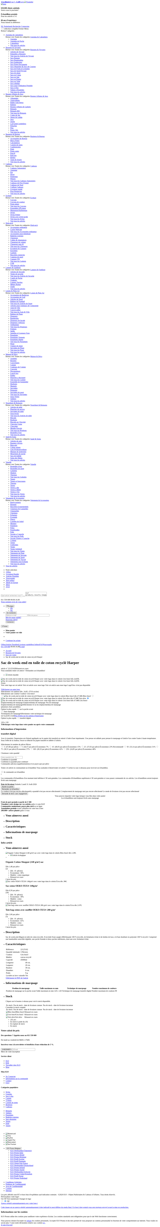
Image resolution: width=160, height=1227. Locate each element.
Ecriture (8, 196)
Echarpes (13, 515)
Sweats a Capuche (17, 534)
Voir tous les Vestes (17, 551)
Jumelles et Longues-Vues (20, 333)
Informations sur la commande (17, 1079)
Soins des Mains (16, 458)
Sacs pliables (15, 84)
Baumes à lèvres (16, 443)
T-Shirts (13, 541)
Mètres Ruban (15, 285)
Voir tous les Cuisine (18, 380)
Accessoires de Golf (17, 297)
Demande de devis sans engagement (14, 794)
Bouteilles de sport (17, 469)
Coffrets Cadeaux (16, 187)
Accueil (8, 651)
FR (11, 608)
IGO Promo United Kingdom (21, 1174)
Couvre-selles (15, 310)
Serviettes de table (17, 411)
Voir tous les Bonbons (18, 430)
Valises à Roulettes (17, 90)
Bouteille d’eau (16, 433)
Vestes (12, 547)
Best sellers (10, 580)
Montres (13, 524)
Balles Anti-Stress (16, 103)
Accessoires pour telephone (20, 234)
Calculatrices (15, 143)
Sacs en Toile (15, 81)
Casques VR (15, 259)
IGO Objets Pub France (19, 1163)
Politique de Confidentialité (16, 1184)
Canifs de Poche (16, 278)
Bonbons (13, 420)
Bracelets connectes (17, 255)
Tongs (12, 543)
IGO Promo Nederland (18, 1178)
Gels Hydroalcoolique (18, 450)
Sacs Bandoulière (16, 60)
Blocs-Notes (14, 141)
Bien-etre (13, 445)
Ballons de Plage (16, 314)
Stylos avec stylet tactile (19, 217)
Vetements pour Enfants (19, 562)
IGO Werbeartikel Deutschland (21, 1165)
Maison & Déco (11, 354)
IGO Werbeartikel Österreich (21, 1151)
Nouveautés (10, 578)
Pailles (12, 375)
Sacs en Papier (15, 79)
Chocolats (14, 426)
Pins (11, 128)
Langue (10, 606)
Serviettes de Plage (17, 348)
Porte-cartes (14, 151)
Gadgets (13, 253)
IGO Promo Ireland (17, 1168)
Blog (8, 585)
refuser (29, 1221)
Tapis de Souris (16, 160)
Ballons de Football (17, 301)
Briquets (13, 109)
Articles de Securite (17, 272)
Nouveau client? (12, 620)
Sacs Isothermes (16, 62)
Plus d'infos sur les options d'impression (29, 716)
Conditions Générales (14, 1182)
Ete (11, 172)
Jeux (12, 119)
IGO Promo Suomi (17, 1170)
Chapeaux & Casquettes (19, 509)
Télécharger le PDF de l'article (17, 978)
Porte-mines (14, 204)
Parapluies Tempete (17, 337)
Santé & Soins (11, 437)
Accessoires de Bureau (18, 139)
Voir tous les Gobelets (18, 477)
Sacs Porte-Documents (18, 64)
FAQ (8, 587)
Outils (12, 287)
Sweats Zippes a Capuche (19, 538)
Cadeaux (9, 164)
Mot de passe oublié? (13, 617)
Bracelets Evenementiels (19, 507)
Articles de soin (16, 441)
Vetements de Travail (18, 560)
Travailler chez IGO (13, 1065)
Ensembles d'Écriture (18, 208)
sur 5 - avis (12, 2)
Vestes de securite (16, 274)
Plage (12, 344)
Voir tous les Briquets (18, 113)
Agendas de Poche (17, 41)
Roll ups (13, 155)
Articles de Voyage (17, 52)
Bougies (13, 361)
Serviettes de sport (17, 392)
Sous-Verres (14, 397)
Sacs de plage (15, 73)
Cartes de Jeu (15, 115)
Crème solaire (15, 447)
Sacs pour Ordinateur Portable (21, 86)
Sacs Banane (15, 58)
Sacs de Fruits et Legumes (20, 69)
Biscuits (13, 418)
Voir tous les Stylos (17, 219)
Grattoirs (13, 280)
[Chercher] (24, 596)
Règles (12, 158)
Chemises (13, 513)
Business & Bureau (13, 134)
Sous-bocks (14, 414)
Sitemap (9, 1191)
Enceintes (13, 251)
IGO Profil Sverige (17, 1159)
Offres (8, 572)
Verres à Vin (14, 492)
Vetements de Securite (18, 555)
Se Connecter (11, 613)
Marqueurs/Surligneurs (18, 210)
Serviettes (13, 388)
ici (44, 1223)
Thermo (13, 483)
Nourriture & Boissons (14, 403)
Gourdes (9, 1094)
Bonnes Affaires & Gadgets (20, 107)
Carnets (8, 1098)
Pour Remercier (16, 191)
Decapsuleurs (15, 371)
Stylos (12, 213)
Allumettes (14, 98)
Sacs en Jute (14, 77)
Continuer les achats (13, 641)
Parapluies (14, 335)
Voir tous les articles (17, 45)
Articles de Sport (16, 299)
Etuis (12, 149)
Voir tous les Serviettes (18, 395)
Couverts (13, 369)
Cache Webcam (16, 229)
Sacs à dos (9, 1096)
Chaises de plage (16, 346)
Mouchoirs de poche (17, 454)
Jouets (12, 122)
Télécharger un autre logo (10, 689)
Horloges (13, 384)
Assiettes (13, 359)
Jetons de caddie (16, 117)
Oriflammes (14, 325)
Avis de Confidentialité (14, 1186)
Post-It (12, 153)
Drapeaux (14, 316)
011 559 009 (5, 647)
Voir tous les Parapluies (19, 342)
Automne (13, 170)
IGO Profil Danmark (18, 1161)
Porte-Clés (14, 130)
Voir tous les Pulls (17, 536)
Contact (8, 1081)
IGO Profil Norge (16, 1176)
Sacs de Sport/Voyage (18, 71)
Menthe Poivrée (16, 428)
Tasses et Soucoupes (17, 481)
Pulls (12, 532)
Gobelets (13, 471)
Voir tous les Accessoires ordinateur (23, 232)
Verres (12, 485)
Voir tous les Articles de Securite (22, 276)
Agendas (13, 39)
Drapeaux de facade (17, 320)
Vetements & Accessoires (15, 498)
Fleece (12, 519)
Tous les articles (11, 566)
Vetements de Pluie (17, 553)
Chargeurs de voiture (18, 242)
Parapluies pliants (16, 340)
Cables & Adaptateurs (18, 240)
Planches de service (17, 409)
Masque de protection (18, 452)
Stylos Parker (15, 215)
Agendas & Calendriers (14, 35)
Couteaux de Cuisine (18, 367)
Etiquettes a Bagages (18, 54)
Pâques (13, 179)
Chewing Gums (16, 424)
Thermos (13, 475)
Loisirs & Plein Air (13, 291)
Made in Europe (12, 583)
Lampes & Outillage (13, 268)
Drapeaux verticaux (17, 323)
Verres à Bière (15, 490)
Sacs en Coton (15, 75)
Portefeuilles (14, 530)
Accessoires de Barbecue (19, 295)
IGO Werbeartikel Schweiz (20, 1172)
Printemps (14, 177)
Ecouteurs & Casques (18, 249)
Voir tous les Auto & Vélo (20, 312)
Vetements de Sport (17, 557)
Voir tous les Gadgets (18, 261)
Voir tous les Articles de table (21, 416)
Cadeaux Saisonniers (18, 168)
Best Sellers (35, 645)
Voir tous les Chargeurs (19, 246)
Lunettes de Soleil (17, 521)
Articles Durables (12, 576)
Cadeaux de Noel (16, 185)
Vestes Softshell (16, 549)
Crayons (13, 200)
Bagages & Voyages (13, 48)
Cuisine (13, 365)
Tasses (12, 479)
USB (12, 263)
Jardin (12, 331)
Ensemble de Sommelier (19, 382)
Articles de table (16, 407)
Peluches (13, 126)
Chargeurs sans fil (17, 244)
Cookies (9, 1189)
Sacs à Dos (14, 88)
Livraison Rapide (12, 574)
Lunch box (14, 373)
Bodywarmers (15, 502)
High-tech (9, 223)
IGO (7, 1061)
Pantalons (13, 526)
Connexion (10, 622)
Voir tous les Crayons (18, 206)
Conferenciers (15, 147)
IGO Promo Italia (16, 1153)
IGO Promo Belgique (14, 1148)
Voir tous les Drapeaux (18, 327)
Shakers (13, 473)
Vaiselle (8, 462)
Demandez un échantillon (10, 789)
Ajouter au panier (7, 787)
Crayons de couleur (17, 202)
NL (11, 610)
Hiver (12, 174)
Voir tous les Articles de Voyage (22, 56)
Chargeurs (14, 238)
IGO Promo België (17, 1155)
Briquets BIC (15, 111)
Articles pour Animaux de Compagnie (24, 306)
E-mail (22, 647)
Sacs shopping (11, 1119)
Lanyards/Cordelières (18, 124)
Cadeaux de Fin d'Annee (19, 183)
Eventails (13, 517)
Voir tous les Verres (17, 494)
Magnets (13, 386)
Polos (12, 528)
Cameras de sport (16, 257)
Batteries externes (16, 236)
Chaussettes (14, 511)
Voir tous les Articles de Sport (21, 304)
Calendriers (14, 43)
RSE (7, 1063)
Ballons (13, 105)
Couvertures (14, 363)
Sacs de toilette (15, 456)
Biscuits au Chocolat (18, 422)
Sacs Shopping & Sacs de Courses (23, 67)
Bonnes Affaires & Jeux (14, 94)
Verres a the (14, 488)
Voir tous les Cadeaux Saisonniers (22, 181)
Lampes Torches (16, 282)
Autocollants (15, 100)
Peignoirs (13, 390)
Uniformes (14, 545)
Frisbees (13, 329)
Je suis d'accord (6, 1225)
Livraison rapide (16, 189)
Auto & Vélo (15, 308)
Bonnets (13, 505)
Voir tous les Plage (17, 350)
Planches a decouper (17, 378)
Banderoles (14, 318)
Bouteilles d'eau (16, 466)
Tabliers (13, 399)
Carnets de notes (16, 145)
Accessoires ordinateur (18, 227)
